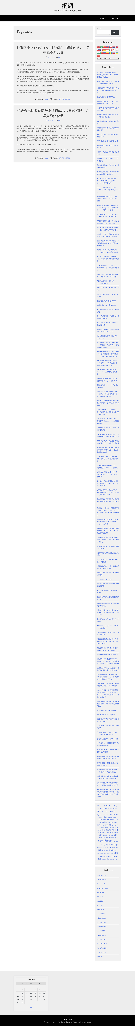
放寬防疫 (99, 830)
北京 (103, 825)
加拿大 (99, 825)
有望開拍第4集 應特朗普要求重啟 (108, 141)
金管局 (111, 853)
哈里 (99, 827)
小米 (110, 827)
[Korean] (117, 50)
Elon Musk (106, 808)
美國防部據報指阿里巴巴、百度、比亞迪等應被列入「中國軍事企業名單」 (108, 198)
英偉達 (109, 848)
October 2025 (101, 884)
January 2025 (101, 922)
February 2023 (101, 935)
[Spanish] (107, 53)
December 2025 (102, 875)
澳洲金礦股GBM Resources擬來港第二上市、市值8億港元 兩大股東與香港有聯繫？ (108, 449)
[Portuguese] (101, 53)
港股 (104, 837)
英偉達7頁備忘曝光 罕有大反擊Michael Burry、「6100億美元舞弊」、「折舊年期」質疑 (107, 207)
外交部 (106, 827)
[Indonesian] (107, 50)
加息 (115, 822)
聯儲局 (99, 847)
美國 (106, 845)
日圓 (113, 830)
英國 (113, 847)
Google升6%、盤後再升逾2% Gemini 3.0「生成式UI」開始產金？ (107, 371)
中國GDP (110, 817)
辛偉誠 (116, 850)
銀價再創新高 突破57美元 (106, 97)
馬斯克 (115, 856)
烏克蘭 (100, 841)
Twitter (115, 815)
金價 (108, 853)
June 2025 (100, 901)
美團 (109, 845)
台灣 (113, 825)
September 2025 (102, 888)
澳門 (116, 837)
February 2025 (101, 918)
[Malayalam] (98, 53)
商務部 (102, 827)
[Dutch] (114, 47)
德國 (113, 827)
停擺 (109, 822)
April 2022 (100, 957)
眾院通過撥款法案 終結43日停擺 (107, 739)
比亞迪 (116, 832)
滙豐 (106, 837)
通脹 (98, 853)
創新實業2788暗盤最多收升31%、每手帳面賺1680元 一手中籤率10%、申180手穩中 (108, 521)
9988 (108, 806)
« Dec (30, 1008)
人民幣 (112, 820)
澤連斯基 (111, 837)
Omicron (116, 812)
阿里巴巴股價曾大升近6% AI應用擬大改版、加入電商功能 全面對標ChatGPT (108, 641)
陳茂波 (107, 856)
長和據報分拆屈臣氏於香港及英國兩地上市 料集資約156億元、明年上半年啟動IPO (108, 530)
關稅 (116, 853)
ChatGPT (100, 808)
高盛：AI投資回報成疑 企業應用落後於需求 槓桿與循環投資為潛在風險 (108, 703)
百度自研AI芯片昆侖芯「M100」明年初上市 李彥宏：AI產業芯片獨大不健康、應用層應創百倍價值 (108, 661)
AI (114, 806)
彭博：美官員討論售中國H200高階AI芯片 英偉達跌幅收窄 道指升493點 (108, 612)
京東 (108, 819)
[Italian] (110, 50)
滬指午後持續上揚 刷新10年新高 (107, 655)
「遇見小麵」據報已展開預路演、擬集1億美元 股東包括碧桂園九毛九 (108, 458)
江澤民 (100, 835)
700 (98, 806)
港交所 (100, 837)
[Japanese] (114, 50)
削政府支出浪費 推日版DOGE (106, 301)
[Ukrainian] (117, 53)
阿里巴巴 (101, 856)
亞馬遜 (104, 819)
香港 (110, 856)
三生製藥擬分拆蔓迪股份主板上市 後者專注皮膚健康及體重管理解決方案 (108, 501)
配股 (105, 853)
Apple (117, 806)
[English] (117, 47)
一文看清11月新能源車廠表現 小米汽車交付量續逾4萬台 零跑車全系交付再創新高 (108, 74)
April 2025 (100, 910)
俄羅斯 (104, 822)
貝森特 (111, 850)
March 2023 (101, 931)
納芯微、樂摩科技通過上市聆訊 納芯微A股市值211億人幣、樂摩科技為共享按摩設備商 (108, 492)
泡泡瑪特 (105, 835)
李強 (108, 832)
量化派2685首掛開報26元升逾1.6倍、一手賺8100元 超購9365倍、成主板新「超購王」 (107, 180)
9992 (111, 806)
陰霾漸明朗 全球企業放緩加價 (106, 305)
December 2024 (102, 927)
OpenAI (99, 815)
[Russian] (104, 53)
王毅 (113, 841)
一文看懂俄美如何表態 (104, 579)
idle (59, 57)
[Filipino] (98, 50)
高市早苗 (104, 859)
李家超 (104, 832)
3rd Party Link (113, 18)
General (46, 99)
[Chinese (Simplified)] (104, 47)
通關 (101, 853)
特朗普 (108, 840)
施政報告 (108, 830)
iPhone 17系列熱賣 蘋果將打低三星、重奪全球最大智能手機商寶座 (108, 258)
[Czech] (110, 47)
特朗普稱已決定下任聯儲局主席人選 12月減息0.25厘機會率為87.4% (108, 90)
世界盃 (101, 817)
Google (115, 808)
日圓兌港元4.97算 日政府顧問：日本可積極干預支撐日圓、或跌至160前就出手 (108, 412)
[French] (101, 50)
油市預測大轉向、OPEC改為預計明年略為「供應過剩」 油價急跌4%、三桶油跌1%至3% (108, 676)
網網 (67, 5)
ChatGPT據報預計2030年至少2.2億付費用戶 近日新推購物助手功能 (108, 267)
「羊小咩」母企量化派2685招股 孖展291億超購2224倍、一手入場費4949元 (108, 539)
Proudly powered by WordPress (54, 1022)
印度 (110, 825)
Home (102, 18)
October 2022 (101, 952)
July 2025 (100, 897)
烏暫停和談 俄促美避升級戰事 (106, 710)
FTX (110, 808)
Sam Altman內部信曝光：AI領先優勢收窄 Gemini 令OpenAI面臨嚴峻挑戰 (108, 421)
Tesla (104, 815)
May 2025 (100, 905)
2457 (59, 99)
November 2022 (102, 948)
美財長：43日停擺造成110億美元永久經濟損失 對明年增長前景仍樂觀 (108, 403)
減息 (115, 835)
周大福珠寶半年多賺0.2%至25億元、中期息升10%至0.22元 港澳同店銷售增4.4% (108, 345)
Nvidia (111, 812)
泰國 (109, 835)
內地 (112, 822)
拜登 (116, 827)
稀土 (99, 845)
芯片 (104, 847)
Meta (103, 812)
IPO (63, 99)
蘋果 (99, 850)
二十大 (100, 820)
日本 (116, 830)
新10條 (103, 830)
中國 (105, 817)
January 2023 (101, 939)
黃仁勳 (115, 859)
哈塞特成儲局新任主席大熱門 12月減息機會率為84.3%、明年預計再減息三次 (108, 243)
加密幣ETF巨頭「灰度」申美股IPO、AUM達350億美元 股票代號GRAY (107, 474)
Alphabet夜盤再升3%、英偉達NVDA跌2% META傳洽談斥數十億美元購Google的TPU (108, 362)
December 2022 (102, 944)
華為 (117, 847)
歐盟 (111, 832)
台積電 (116, 825)
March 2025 (101, 914)
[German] (104, 50)
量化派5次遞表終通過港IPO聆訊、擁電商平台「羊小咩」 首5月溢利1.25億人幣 (108, 483)
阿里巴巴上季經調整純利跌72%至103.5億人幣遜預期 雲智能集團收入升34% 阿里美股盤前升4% (108, 354)
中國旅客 (115, 817)
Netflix (107, 812)
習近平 (114, 844)
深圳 (112, 835)
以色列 (116, 820)
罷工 (102, 845)
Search (99, 29)
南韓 (106, 825)
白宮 (117, 841)
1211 (101, 806)
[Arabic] (101, 47)
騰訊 (99, 859)
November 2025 (102, 880)
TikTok (109, 815)
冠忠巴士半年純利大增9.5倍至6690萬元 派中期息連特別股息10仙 (108, 189)
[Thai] (114, 53)
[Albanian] (98, 47)
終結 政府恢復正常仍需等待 (106, 715)
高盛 (108, 859)
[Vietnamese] (98, 56)
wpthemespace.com (84, 1022)
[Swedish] (110, 53)
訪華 (107, 850)
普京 (99, 832)
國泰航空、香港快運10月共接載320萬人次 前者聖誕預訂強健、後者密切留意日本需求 (107, 394)
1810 (104, 806)
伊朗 (100, 822)
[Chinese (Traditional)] (107, 47)
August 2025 (101, 892)
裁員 (103, 850)
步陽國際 (67, 99)
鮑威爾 (112, 859)
